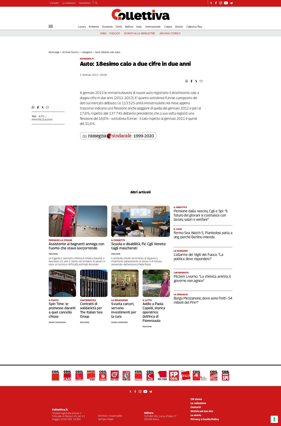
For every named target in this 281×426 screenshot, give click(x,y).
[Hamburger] (51, 26)
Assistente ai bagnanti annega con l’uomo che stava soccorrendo (76, 246)
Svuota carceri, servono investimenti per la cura (123, 310)
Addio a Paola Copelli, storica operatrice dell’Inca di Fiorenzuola (154, 312)
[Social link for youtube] (226, 3)
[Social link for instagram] (220, 3)
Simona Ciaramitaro (57, 322)
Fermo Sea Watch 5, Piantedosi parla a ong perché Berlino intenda (203, 235)
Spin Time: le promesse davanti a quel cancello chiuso (62, 310)
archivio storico (170, 33)
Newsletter (85, 2)
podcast (114, 33)
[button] (186, 81)
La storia (196, 415)
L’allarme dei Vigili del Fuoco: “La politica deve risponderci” (198, 256)
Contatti (54, 2)
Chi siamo (196, 399)
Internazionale (153, 26)
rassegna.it (87, 52)
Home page (54, 52)
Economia (107, 26)
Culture (168, 26)
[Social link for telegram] (231, 3)
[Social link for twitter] (211, 3)
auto (41, 116)
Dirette (179, 26)
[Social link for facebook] (215, 3)
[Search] (96, 3)
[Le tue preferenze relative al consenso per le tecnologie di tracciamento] (274, 419)
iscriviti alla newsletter (139, 33)
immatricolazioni (42, 119)
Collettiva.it (60, 409)
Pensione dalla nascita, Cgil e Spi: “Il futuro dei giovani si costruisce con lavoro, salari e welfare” (201, 215)
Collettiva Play (194, 26)
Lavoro (82, 26)
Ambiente (94, 26)
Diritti (119, 26)
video (103, 33)
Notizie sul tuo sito (202, 411)
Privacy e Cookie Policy (205, 419)
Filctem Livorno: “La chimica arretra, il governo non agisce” (202, 278)
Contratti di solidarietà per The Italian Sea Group (91, 310)
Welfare (129, 26)
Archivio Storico (70, 52)
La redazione (69, 2)
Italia (138, 26)
